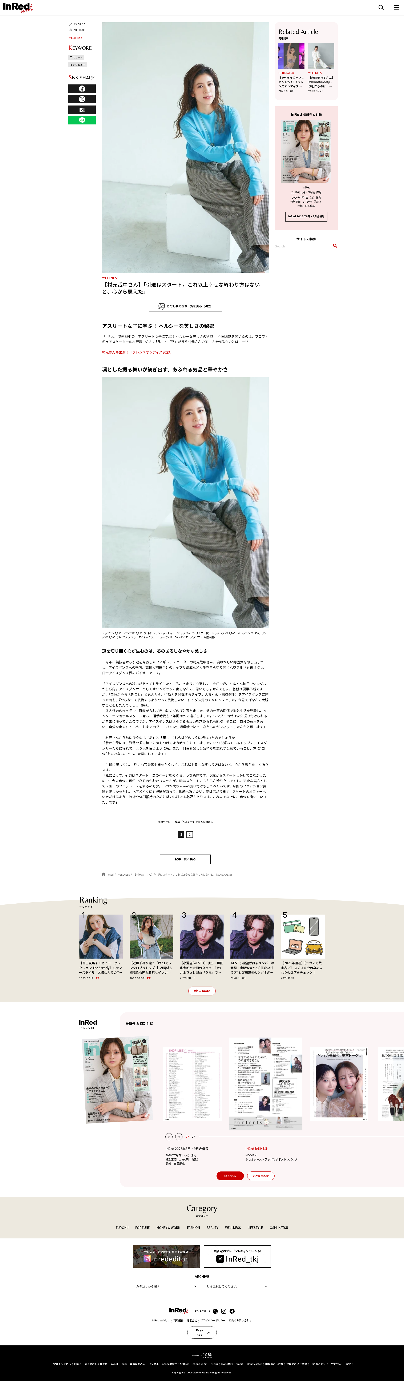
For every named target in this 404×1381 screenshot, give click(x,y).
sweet (114, 1364)
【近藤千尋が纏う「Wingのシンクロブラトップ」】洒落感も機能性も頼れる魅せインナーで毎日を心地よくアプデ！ (151, 968)
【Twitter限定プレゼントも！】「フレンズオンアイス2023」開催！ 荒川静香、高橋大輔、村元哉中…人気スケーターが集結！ (291, 82)
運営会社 (192, 1320)
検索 (381, 7)
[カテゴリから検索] (166, 1286)
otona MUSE (200, 1364)
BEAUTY (212, 1227)
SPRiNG (184, 1364)
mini (124, 1364)
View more (202, 991)
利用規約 (178, 1320)
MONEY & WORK (168, 1227)
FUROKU (122, 1227)
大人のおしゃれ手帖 (96, 1364)
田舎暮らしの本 (274, 1364)
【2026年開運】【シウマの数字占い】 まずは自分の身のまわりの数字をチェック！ (302, 968)
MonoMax (227, 1364)
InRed (77, 1364)
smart (239, 1364)
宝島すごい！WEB (296, 1364)
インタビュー (77, 64)
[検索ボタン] (334, 247)
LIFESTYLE (255, 1227)
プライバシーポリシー (213, 1320)
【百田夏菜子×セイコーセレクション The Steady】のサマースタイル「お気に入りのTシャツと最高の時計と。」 (100, 968)
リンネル (154, 1364)
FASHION (193, 1227)
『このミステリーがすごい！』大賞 (330, 1364)
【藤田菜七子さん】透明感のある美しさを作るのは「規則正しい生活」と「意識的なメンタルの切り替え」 (320, 82)
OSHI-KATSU (286, 73)
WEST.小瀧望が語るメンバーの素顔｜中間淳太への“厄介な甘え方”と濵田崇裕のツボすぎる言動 (252, 968)
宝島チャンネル (62, 1364)
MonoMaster (254, 1364)
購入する (230, 1176)
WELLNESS (75, 37)
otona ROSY (169, 1364)
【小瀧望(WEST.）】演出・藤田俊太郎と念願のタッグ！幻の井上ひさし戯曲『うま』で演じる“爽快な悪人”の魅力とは (201, 968)
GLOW (214, 1364)
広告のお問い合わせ (240, 1320)
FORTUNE (142, 1227)
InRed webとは (161, 1320)
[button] (169, 1136)
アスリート (76, 57)
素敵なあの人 (137, 1364)
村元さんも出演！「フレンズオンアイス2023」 (137, 352)
